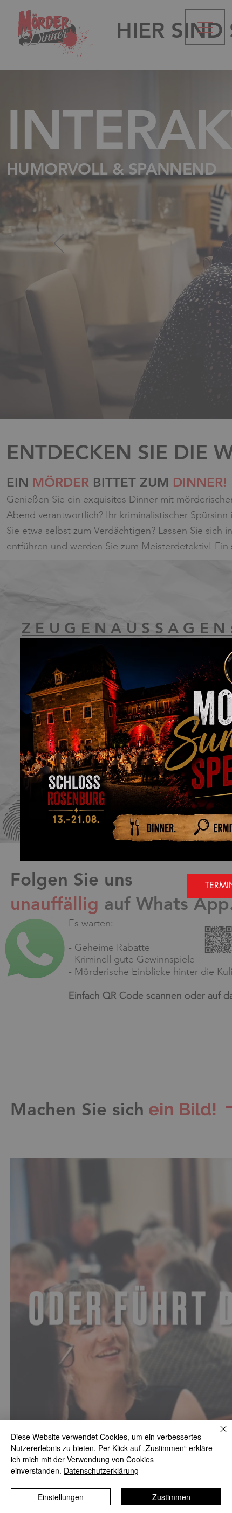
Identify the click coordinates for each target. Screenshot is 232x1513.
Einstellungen (61, 1496)
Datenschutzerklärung (101, 1470)
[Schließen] (217, 1435)
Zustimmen (171, 1496)
